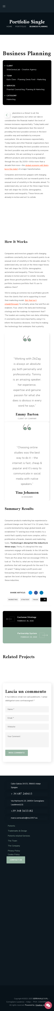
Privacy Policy (14, 850)
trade (35, 600)
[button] (50, 6)
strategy (25, 600)
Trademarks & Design (17, 830)
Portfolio (20, 26)
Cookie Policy (14, 854)
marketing (12, 600)
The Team (12, 840)
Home (9, 26)
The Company (14, 845)
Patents (11, 826)
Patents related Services (19, 835)
